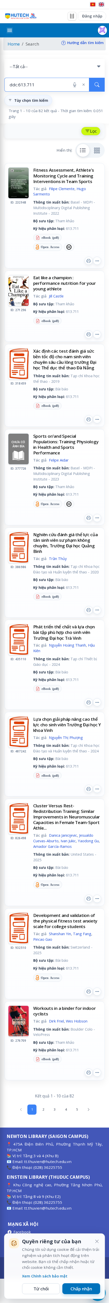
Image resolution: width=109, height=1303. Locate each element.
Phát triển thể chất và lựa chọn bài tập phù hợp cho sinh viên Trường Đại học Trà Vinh (64, 632)
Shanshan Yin (60, 933)
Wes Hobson (76, 1021)
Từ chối (41, 1289)
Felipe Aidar (59, 460)
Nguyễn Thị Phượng (66, 737)
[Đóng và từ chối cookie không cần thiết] (97, 1241)
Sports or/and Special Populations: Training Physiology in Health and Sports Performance (66, 444)
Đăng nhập (92, 15)
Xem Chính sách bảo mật (44, 1275)
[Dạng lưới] (97, 150)
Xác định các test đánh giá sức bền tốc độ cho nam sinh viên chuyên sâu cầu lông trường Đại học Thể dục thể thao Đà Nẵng (64, 359)
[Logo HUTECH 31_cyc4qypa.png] (21, 16)
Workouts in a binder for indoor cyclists (64, 1011)
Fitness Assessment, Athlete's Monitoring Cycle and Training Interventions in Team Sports (63, 175)
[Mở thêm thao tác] (97, 261)
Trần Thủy (58, 558)
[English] (101, 4)
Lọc (93, 131)
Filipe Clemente (62, 188)
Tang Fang (82, 933)
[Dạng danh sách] (83, 150)
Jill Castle (56, 295)
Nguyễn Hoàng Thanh (67, 645)
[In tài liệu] (89, 261)
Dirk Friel (56, 1021)
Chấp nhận (81, 1289)
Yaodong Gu (88, 840)
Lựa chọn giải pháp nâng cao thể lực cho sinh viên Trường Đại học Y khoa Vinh (67, 724)
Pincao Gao (42, 939)
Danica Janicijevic (63, 835)
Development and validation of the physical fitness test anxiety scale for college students (65, 920)
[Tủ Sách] (72, 16)
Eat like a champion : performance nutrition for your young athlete (64, 283)
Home (14, 44)
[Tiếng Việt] (92, 4)
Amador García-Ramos (52, 846)
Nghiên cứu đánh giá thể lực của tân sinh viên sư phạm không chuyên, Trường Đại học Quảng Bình (65, 543)
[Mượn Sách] (102, 30)
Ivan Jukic (68, 840)
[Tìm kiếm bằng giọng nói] (74, 84)
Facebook (22, 1231)
